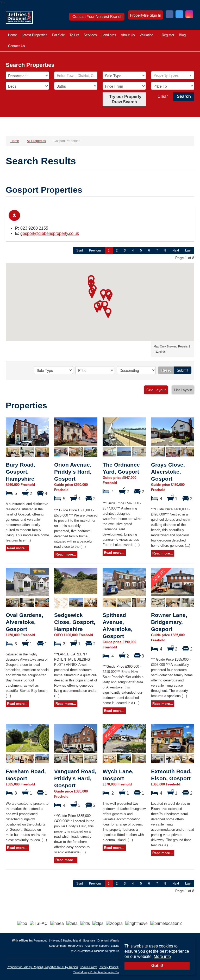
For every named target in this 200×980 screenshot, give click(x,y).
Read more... (17, 548)
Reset (166, 370)
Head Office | (76, 945)
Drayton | (103, 940)
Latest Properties (34, 35)
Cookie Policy (88, 967)
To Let (74, 35)
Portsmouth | (42, 940)
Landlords (109, 35)
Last (188, 250)
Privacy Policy (108, 967)
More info (162, 956)
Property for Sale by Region (24, 967)
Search (184, 96)
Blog (182, 35)
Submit (182, 370)
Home (12, 35)
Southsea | (90, 940)
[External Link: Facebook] (169, 15)
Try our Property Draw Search (124, 99)
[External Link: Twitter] (179, 15)
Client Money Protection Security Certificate (100, 972)
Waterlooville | (119, 940)
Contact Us (16, 46)
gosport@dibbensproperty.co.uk (49, 233)
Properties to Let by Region (60, 967)
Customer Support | (98, 945)
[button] (109, 296)
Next (175, 250)
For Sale (58, 35)
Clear (163, 96)
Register (168, 35)
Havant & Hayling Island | (67, 940)
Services (90, 35)
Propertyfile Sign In (145, 15)
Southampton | (58, 945)
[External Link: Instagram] (189, 15)
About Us (128, 35)
